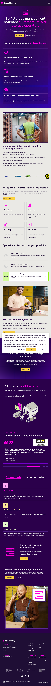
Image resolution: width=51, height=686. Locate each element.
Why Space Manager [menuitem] (41, 644)
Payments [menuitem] (30, 645)
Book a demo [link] (19, 35)
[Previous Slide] (44, 466)
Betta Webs (45, 682)
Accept (31, 349)
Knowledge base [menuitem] (32, 657)
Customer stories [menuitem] (32, 664)
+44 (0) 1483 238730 (7, 656)
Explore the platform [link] (30, 35)
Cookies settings (20, 349)
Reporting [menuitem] (30, 648)
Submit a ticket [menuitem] (42, 657)
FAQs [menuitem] (29, 660)
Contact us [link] (18, 577)
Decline (41, 349)
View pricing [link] (23, 558)
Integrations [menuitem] (31, 650)
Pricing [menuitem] (40, 647)
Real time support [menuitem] (43, 660)
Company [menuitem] (42, 641)
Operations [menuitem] (30, 643)
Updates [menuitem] (30, 662)
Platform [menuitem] (31, 641)
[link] (8, 3)
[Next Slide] (47, 466)
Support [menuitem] (42, 655)
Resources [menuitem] (32, 655)
